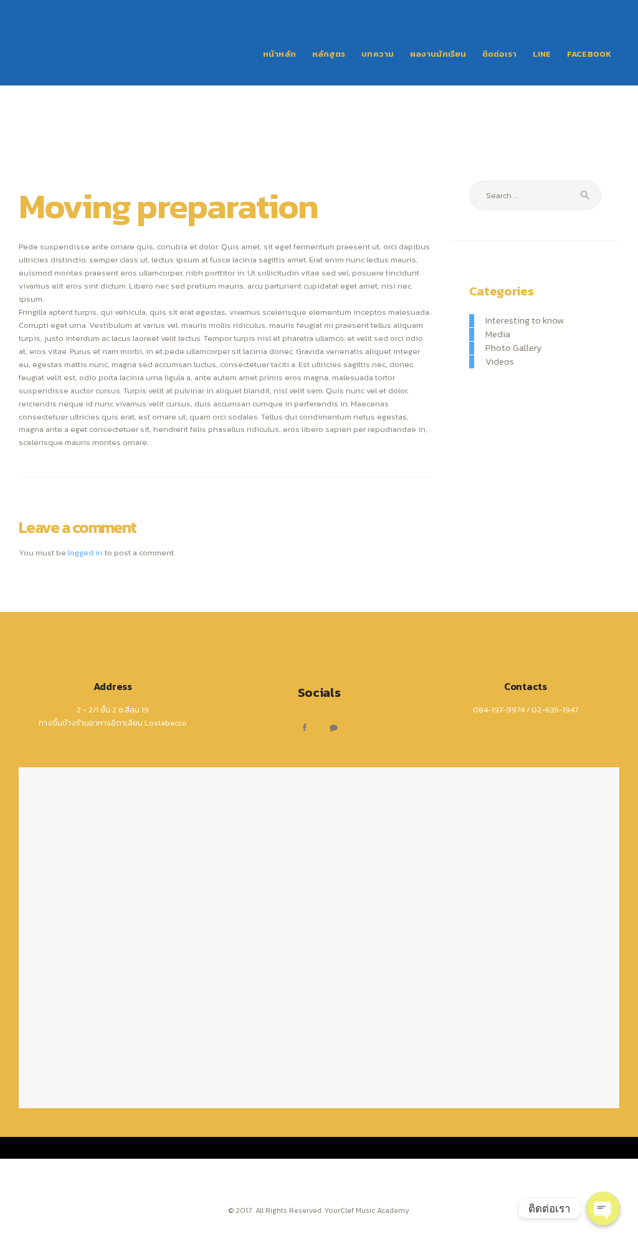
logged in (85, 552)
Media (497, 334)
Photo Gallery (513, 348)
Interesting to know (524, 320)
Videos (499, 361)
